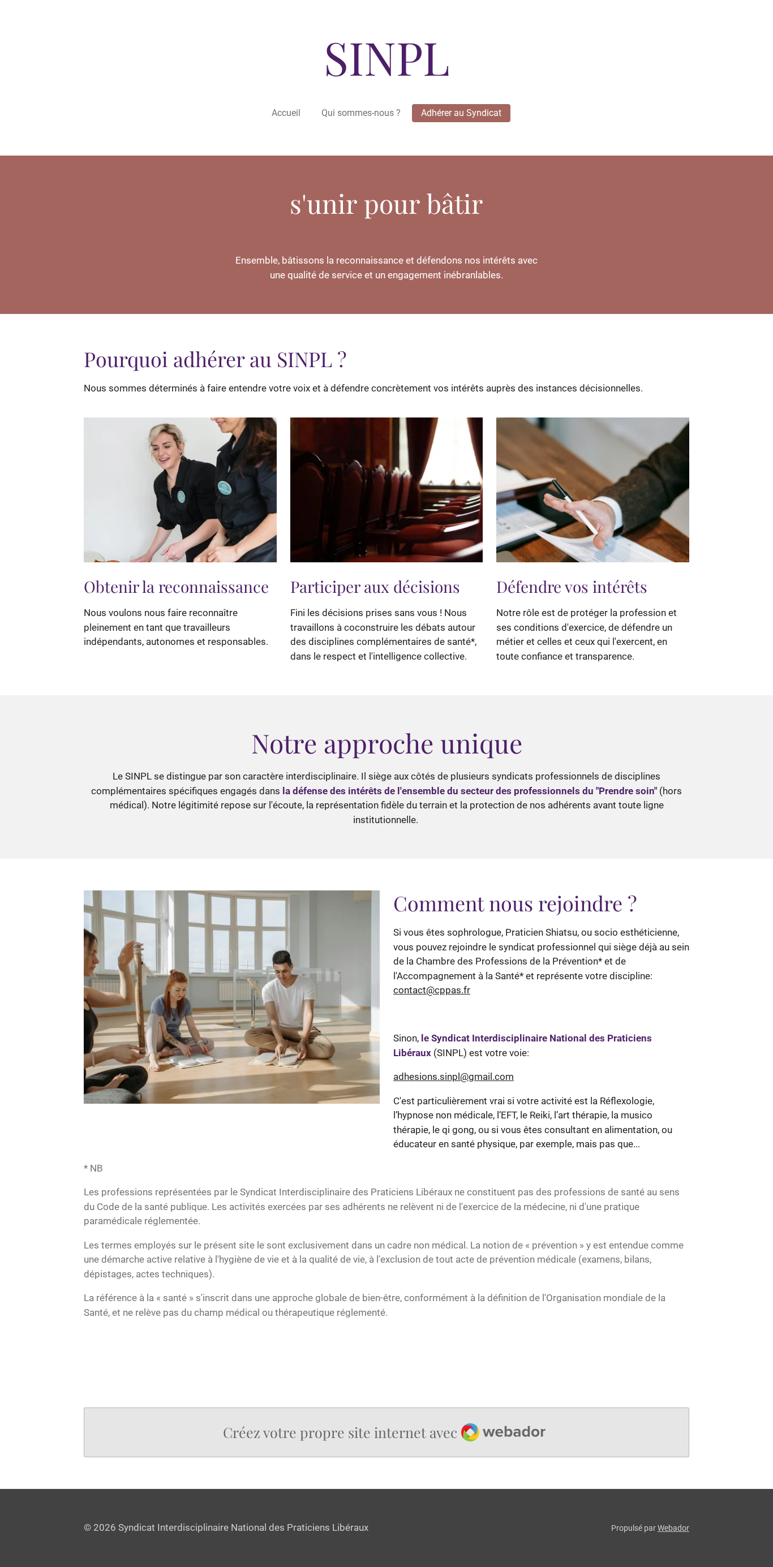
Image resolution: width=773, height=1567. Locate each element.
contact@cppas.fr (431, 990)
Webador (673, 1527)
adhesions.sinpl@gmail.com (453, 1076)
